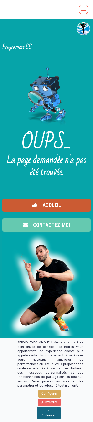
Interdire (51, 402)
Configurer (49, 394)
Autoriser (48, 415)
